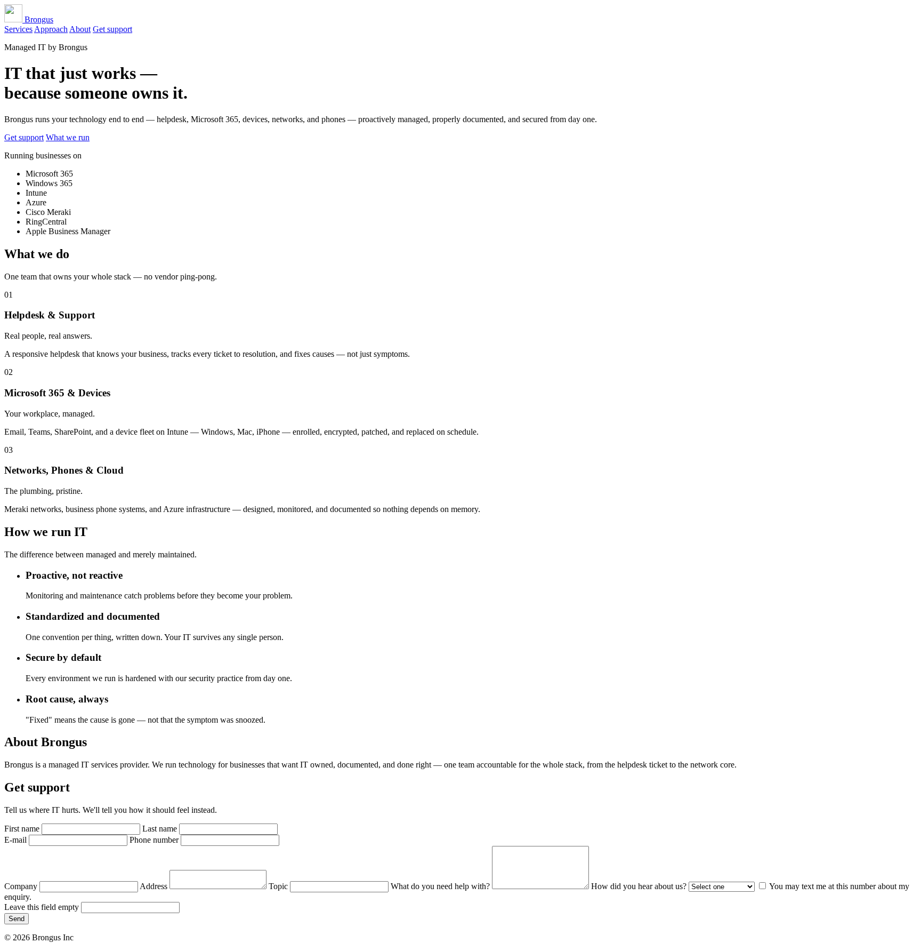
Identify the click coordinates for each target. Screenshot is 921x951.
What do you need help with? (441, 886)
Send (17, 919)
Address (154, 886)
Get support (112, 29)
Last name (160, 828)
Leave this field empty (42, 907)
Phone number (155, 839)
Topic (279, 886)
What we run (68, 137)
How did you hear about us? (640, 886)
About (80, 29)
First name (23, 828)
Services (18, 29)
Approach (51, 29)
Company (21, 886)
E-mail (16, 839)
